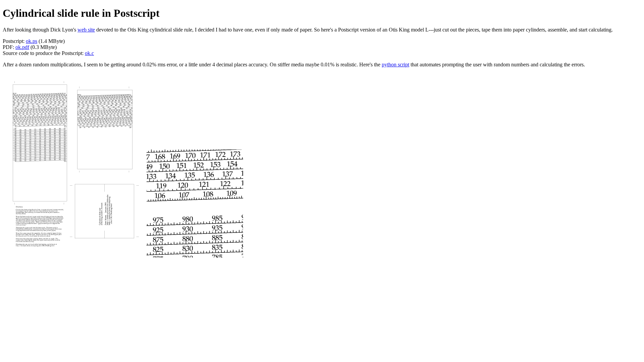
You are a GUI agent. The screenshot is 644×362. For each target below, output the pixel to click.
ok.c (89, 53)
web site (86, 30)
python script (395, 64)
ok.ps (31, 41)
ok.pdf (22, 47)
